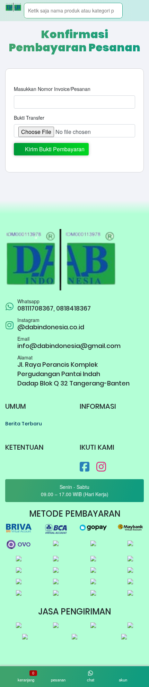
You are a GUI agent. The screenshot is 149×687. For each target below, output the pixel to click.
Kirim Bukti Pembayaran (53, 149)
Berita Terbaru (23, 423)
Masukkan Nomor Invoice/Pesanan (52, 88)
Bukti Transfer (29, 117)
